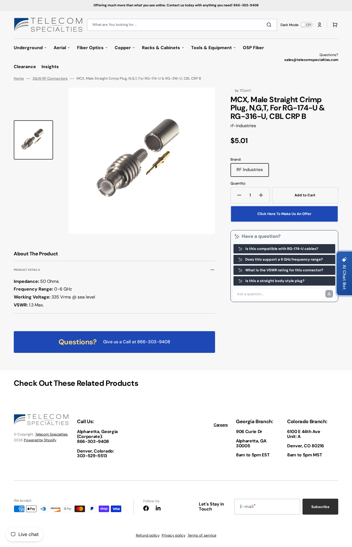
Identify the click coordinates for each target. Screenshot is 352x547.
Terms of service (202, 535)
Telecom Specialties (51, 434)
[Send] (329, 294)
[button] (320, 25)
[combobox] (182, 25)
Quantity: (238, 183)
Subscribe (320, 506)
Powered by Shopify (40, 440)
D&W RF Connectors (50, 78)
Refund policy (148, 535)
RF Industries (253, 172)
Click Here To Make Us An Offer (284, 213)
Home (19, 78)
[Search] (270, 25)
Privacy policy (173, 535)
